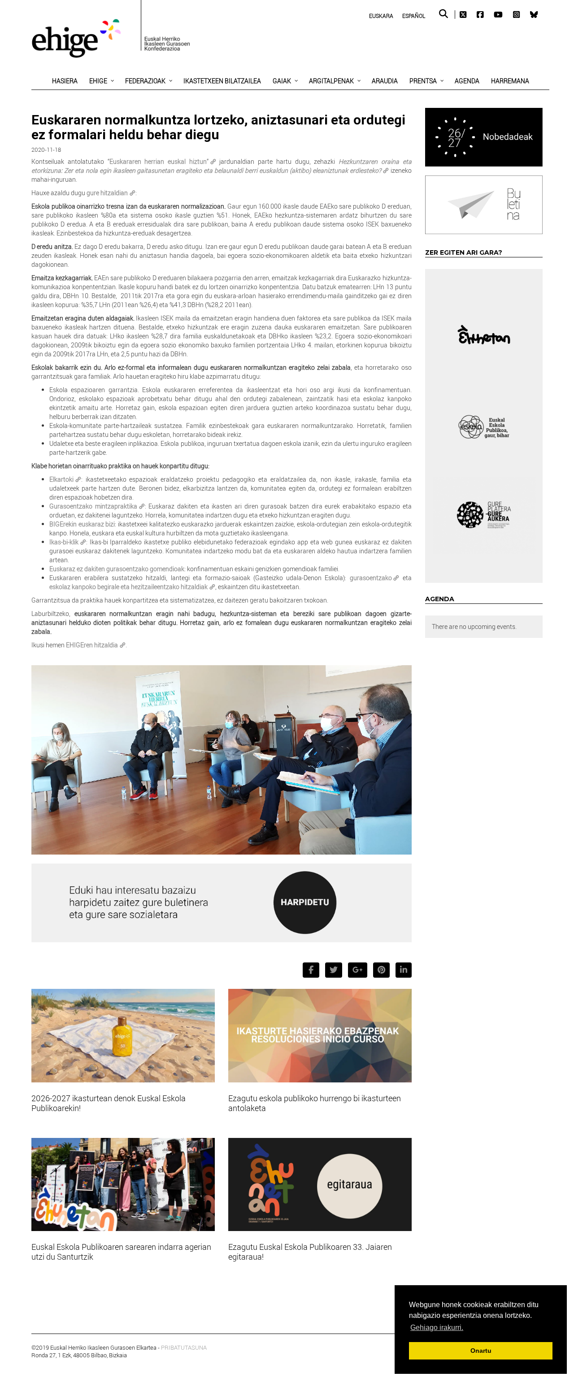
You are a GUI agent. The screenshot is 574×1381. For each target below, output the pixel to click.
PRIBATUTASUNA (184, 1347)
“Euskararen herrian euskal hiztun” (158, 161)
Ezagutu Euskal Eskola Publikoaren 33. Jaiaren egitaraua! (310, 1251)
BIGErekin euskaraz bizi (82, 524)
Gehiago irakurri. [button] (436, 1327)
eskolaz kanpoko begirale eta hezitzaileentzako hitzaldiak (128, 586)
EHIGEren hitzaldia (92, 645)
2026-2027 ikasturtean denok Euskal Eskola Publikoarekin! (108, 1103)
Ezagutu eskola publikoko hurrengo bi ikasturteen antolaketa (314, 1103)
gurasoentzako (371, 577)
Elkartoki (61, 479)
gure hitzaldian (107, 192)
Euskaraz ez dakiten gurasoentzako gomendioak (116, 568)
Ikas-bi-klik (63, 542)
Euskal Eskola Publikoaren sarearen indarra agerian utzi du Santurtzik (121, 1251)
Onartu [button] (480, 1350)
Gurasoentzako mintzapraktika (93, 506)
